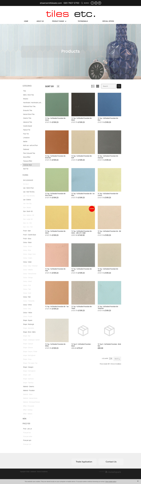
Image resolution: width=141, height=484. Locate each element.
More (24, 418)
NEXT (117, 358)
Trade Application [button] (84, 462)
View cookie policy (110, 481)
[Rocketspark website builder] (110, 472)
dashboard (33, 471)
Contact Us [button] (111, 462)
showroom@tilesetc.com (51, 3)
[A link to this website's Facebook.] (92, 3)
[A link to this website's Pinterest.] (99, 3)
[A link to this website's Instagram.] (95, 3)
